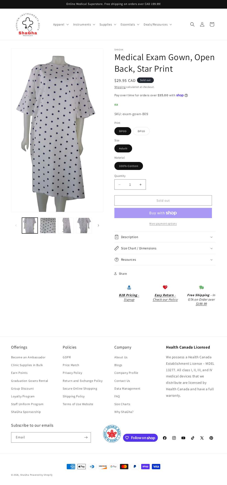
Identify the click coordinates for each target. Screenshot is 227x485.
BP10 (144, 132)
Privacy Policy (72, 373)
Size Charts (122, 404)
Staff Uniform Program (27, 404)
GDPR (67, 357)
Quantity (119, 176)
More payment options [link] (163, 223)
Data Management (127, 388)
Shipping (120, 87)
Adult (125, 149)
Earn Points (19, 373)
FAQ (117, 396)
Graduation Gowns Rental (29, 381)
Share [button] (123, 274)
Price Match (71, 365)
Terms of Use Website (78, 404)
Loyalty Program (23, 396)
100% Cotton (131, 167)
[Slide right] (98, 225)
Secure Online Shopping (80, 388)
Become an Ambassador (28, 357)
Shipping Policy (74, 396)
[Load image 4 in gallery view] (84, 225)
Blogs (118, 365)
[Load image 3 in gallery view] (66, 225)
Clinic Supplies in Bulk (27, 365)
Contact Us (122, 381)
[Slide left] (16, 225)
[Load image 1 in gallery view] (30, 225)
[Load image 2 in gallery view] (48, 225)
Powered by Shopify (41, 474)
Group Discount (22, 388)
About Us (121, 357)
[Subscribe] (86, 437)
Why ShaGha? (124, 412)
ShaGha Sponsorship (26, 412)
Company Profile (126, 373)
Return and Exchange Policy (83, 381)
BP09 (125, 132)
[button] (60, 24)
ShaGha (24, 474)
